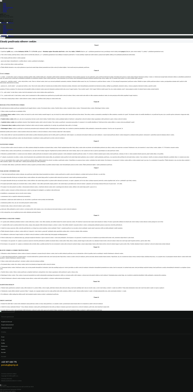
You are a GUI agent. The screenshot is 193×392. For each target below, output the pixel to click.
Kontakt (5, 33)
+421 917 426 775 (9, 362)
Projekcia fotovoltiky (8, 29)
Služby (4, 28)
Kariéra (5, 32)
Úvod (4, 25)
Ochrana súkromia (6, 378)
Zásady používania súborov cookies (11, 381)
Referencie (5, 30)
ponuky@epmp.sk (9, 365)
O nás (4, 26)
